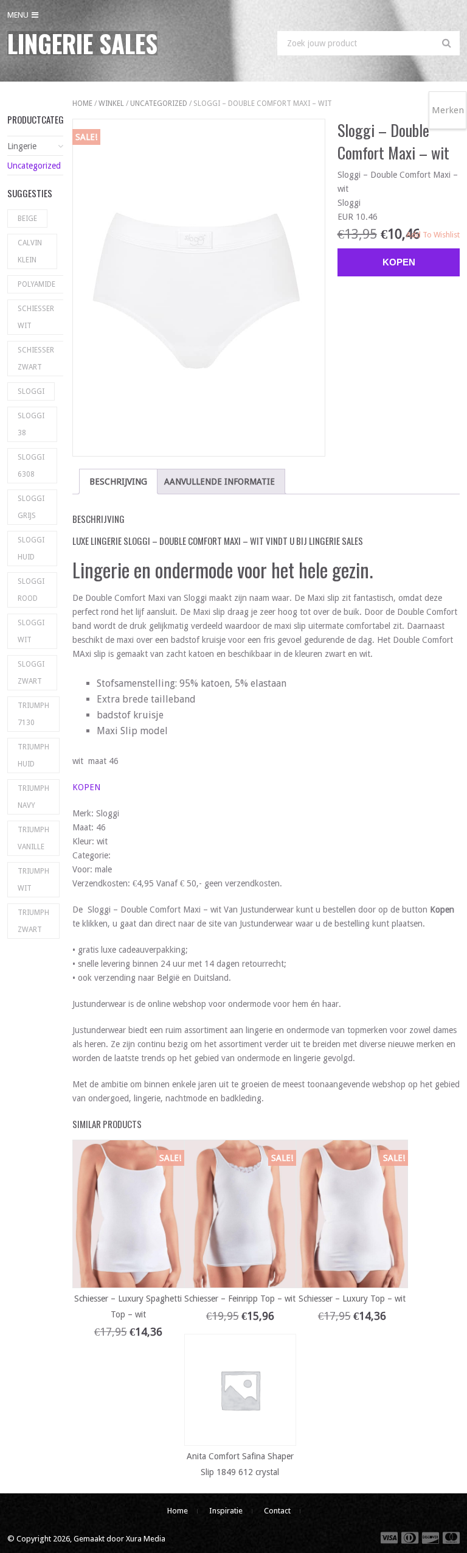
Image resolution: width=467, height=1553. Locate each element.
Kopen (398, 262)
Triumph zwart (33, 921)
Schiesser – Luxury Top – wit (352, 1298)
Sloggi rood (31, 590)
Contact (277, 1511)
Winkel (111, 103)
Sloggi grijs (31, 507)
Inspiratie (226, 1511)
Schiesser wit (36, 317)
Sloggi (31, 391)
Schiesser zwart (36, 358)
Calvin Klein (30, 251)
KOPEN (86, 787)
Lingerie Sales (82, 43)
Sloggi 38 (31, 424)
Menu (18, 14)
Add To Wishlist (433, 234)
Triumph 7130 (33, 714)
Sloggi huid (31, 548)
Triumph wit (33, 879)
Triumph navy (33, 797)
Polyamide (36, 284)
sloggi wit (31, 631)
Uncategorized (158, 103)
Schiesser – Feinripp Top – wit (240, 1298)
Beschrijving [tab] (118, 481)
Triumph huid (33, 755)
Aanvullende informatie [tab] (219, 481)
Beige (27, 218)
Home (82, 103)
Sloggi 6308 (31, 466)
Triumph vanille (33, 838)
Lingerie (21, 146)
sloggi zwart (31, 672)
